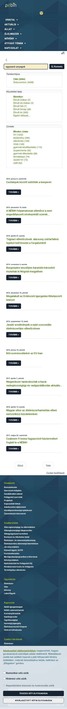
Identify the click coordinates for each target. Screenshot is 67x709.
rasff (17, 162)
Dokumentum (23, 82)
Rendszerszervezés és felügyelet (19, 566)
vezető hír (20, 159)
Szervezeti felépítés (13, 490)
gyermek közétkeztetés (27, 147)
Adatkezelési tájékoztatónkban (19, 650)
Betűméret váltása (63, 53)
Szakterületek (11, 523)
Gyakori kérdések (13, 639)
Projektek (8, 500)
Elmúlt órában (22, 99)
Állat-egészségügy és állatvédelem (19, 527)
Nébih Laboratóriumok (14, 610)
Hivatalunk (9, 483)
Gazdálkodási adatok (13, 493)
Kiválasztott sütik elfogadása (33, 700)
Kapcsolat (9, 602)
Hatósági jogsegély (12, 623)
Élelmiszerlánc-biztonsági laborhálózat (21, 543)
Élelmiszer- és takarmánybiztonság (19, 540)
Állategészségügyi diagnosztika (18, 530)
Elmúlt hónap (22, 109)
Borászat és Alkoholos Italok (16, 537)
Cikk (19, 79)
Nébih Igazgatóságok (13, 606)
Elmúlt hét (20, 106)
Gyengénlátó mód (42, 13)
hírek (18, 144)
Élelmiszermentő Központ (15, 626)
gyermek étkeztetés (25, 153)
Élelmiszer (8, 583)
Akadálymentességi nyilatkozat (18, 510)
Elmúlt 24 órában (23, 102)
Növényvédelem (11, 560)
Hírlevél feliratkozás (13, 629)
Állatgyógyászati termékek (16, 533)
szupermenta (22, 150)
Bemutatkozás (10, 487)
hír (18, 134)
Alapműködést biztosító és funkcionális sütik (29, 685)
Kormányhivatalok (12, 613)
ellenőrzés (21, 140)
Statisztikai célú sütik (17, 672)
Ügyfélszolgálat (11, 620)
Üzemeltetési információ (15, 513)
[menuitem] (33, 19)
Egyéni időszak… (21, 115)
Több (48, 465)
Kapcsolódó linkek (12, 503)
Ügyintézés (9, 579)
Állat (6, 586)
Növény (7, 590)
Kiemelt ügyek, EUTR (13, 550)
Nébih (16, 5)
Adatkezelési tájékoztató (15, 507)
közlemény (21, 137)
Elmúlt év (20, 112)
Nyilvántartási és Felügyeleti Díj (18, 563)
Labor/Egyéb (9, 593)
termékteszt (21, 156)
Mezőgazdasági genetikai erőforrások (20, 556)
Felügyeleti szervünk (13, 497)
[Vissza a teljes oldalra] (6, 60)
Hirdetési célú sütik (15, 678)
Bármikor (18, 96)
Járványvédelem (11, 546)
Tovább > (14, 192)
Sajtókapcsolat (10, 616)
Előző (20, 465)
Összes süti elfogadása (33, 693)
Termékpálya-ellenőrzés (14, 569)
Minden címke (20, 131)
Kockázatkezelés (11, 553)
